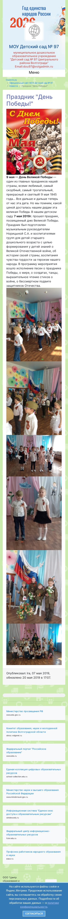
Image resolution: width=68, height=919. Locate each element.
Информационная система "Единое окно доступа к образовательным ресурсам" (29, 812)
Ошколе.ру (11, 80)
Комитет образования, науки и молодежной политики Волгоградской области (31, 730)
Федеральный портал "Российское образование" (26, 751)
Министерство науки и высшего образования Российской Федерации (32, 792)
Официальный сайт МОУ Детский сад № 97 (31, 83)
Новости (13, 86)
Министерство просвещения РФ (24, 711)
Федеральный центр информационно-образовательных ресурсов (28, 833)
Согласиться (34, 913)
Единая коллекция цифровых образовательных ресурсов (33, 771)
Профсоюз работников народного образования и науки (33, 853)
